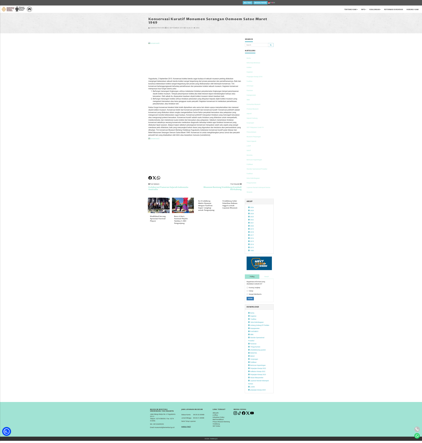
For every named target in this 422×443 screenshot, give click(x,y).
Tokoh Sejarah (251, 141)
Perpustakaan (251, 132)
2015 (252, 241)
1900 (252, 250)
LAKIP (249, 146)
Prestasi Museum (252, 109)
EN (274, 3)
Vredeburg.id (213, 438)
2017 (252, 235)
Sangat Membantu (255, 294)
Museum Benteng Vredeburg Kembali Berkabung (222, 188)
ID (270, 3)
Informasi (250, 86)
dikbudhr (216, 413)
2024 (252, 213)
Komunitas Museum (253, 104)
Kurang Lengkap (254, 287)
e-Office (215, 415)
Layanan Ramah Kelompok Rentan (258, 187)
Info (363, 9)
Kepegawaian (251, 95)
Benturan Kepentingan (254, 160)
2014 (252, 244)
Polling (252, 276)
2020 (252, 226)
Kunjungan (374, 9)
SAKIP (249, 150)
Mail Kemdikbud (218, 419)
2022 (252, 220)
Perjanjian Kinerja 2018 (254, 76)
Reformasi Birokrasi (393, 9)
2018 (252, 232)
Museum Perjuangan (254, 137)
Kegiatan (250, 72)
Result (266, 276)
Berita (249, 58)
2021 (252, 223)
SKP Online (216, 426)
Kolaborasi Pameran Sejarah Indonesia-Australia (168, 188)
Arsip (250, 201)
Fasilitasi (250, 173)
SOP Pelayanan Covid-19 (255, 127)
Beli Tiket (247, 3)
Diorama (249, 155)
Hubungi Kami (413, 9)
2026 (252, 207)
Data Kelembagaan (253, 178)
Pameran (250, 90)
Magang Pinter (260, 3)
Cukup (251, 291)
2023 (252, 217)
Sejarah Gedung (252, 118)
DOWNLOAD (253, 307)
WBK (248, 100)
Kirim (250, 298)
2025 (252, 210)
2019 (252, 229)
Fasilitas (249, 81)
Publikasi (250, 164)
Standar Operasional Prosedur (257, 169)
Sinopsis (249, 192)
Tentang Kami (350, 9)
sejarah (249, 113)
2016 (252, 238)
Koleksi (249, 67)
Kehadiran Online (218, 417)
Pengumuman (251, 183)
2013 (252, 247)
